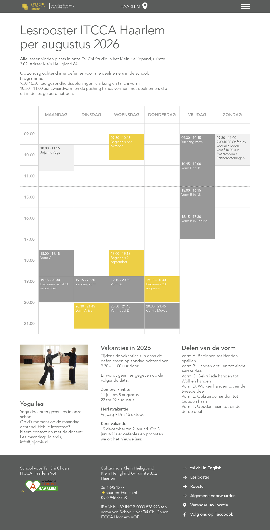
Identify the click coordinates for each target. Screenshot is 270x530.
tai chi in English (205, 468)
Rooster (197, 486)
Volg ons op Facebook (211, 514)
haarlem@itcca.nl (121, 492)
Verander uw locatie (209, 505)
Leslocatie (199, 477)
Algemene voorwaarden (213, 495)
